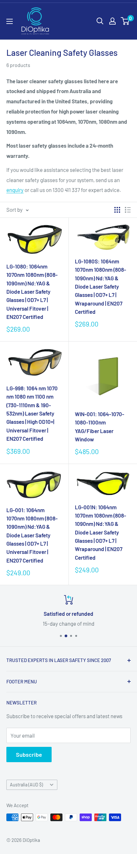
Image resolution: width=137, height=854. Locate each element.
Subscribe (29, 754)
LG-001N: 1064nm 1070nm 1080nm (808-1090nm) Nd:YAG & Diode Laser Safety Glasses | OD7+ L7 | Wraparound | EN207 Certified (100, 532)
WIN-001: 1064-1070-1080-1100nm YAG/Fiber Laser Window (99, 426)
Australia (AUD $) (26, 784)
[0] (125, 21)
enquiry (15, 190)
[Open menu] (9, 21)
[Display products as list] (128, 210)
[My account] (112, 21)
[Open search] (100, 21)
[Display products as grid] (117, 210)
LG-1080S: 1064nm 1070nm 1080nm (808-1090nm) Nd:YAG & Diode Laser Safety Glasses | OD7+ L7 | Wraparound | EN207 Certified (100, 286)
